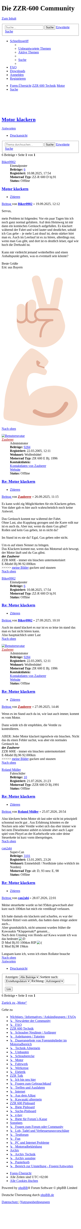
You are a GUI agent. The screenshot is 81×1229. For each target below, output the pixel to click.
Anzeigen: (12, 977)
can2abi (7, 848)
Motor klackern (19, 119)
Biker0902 (9, 162)
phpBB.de (47, 1195)
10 (25, 777)
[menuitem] (34, 48)
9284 (27, 447)
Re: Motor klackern (18, 481)
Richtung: (38, 981)
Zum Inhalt (9, 18)
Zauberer (8, 439)
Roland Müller (11, 769)
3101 (27, 856)
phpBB (23, 1188)
